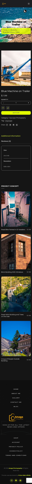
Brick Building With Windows (12, 272)
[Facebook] (7, 125)
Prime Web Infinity (24, 475)
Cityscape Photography (17, 118)
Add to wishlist (3, 108)
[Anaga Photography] (4, 3)
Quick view (10, 222)
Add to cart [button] (23, 222)
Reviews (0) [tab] (6, 141)
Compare (8, 108)
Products (14, 30)
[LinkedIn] (17, 125)
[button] (28, 53)
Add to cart (16, 112)
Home (5, 30)
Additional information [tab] (11, 136)
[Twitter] (10, 125)
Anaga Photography (15, 468)
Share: (3, 125)
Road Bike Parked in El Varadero (13, 230)
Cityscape (8, 121)
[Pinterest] (13, 125)
